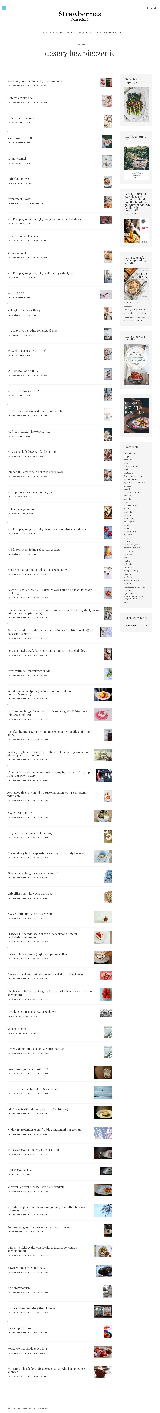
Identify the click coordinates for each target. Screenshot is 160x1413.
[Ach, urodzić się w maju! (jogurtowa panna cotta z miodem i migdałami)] (108, 795)
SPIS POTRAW (56, 33)
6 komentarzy (29, 335)
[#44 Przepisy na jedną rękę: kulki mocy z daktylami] (108, 276)
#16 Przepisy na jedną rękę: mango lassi (34, 549)
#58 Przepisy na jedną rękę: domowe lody (35, 81)
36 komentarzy (40, 800)
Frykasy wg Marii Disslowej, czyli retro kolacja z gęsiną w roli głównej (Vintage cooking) (49, 753)
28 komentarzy (40, 838)
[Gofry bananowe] (108, 182)
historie (127, 486)
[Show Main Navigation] (4, 8)
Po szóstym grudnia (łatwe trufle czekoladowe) (39, 1227)
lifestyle (127, 499)
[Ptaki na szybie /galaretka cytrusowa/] (108, 876)
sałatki (127, 561)
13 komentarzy (40, 817)
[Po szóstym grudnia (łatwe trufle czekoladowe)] (108, 1230)
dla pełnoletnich (131, 479)
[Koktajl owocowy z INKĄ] (108, 313)
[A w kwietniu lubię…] (103, 816)
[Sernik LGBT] (106, 294)
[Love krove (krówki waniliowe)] (103, 1072)
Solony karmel (17, 158)
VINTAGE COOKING (113, 33)
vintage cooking (131, 570)
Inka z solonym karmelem (24, 236)
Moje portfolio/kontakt (79, 33)
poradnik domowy (132, 548)
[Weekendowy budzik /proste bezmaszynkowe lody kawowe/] (103, 856)
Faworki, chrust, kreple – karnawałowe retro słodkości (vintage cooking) (50, 591)
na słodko (128, 512)
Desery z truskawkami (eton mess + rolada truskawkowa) (45, 974)
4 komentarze (23, 224)
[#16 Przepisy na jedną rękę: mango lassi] (108, 552)
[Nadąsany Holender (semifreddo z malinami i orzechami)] (103, 1132)
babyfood (14, 514)
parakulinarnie (131, 531)
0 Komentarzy (23, 143)
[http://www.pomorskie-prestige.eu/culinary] (136, 415)
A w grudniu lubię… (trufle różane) (31, 914)
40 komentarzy (40, 999)
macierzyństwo (130, 505)
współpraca (129, 583)
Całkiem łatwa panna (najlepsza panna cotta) (37, 954)
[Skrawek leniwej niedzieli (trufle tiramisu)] (103, 1190)
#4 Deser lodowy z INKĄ (24, 391)
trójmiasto (128, 567)
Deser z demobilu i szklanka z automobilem (36, 1049)
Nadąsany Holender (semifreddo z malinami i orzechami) (46, 1129)
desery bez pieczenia (20, 85)
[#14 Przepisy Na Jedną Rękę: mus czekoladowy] (108, 573)
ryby (126, 557)
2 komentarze (40, 257)
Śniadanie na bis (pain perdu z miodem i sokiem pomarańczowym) (40, 692)
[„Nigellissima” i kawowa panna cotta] (108, 896)
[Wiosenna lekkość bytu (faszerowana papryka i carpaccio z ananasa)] (103, 1371)
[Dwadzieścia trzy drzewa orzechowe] (106, 1012)
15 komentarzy (40, 1313)
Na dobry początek (20, 1288)
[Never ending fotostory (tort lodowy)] (103, 1311)
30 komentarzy (40, 1255)
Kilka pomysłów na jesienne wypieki (32, 492)
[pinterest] (156, 8)
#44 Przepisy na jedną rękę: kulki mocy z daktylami (41, 273)
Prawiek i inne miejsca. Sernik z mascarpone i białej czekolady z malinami (42, 935)
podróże (127, 541)
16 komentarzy (40, 760)
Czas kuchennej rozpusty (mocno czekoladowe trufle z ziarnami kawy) (50, 733)
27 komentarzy (26, 183)
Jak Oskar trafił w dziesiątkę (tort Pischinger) (38, 1109)
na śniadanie (129, 518)
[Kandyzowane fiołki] (107, 141)
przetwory (128, 551)
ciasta (12, 183)
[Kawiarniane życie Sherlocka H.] (104, 1271)
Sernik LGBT (16, 293)
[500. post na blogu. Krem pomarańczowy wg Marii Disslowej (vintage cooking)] (103, 714)
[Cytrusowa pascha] (106, 1171)
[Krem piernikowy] (108, 202)
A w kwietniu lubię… (21, 813)
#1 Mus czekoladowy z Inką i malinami (33, 451)
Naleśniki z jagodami (22, 509)
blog (11, 123)
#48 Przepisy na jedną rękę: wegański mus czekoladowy (45, 219)
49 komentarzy (31, 1016)
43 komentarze (40, 1191)
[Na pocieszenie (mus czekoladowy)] (108, 836)
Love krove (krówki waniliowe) (28, 1069)
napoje (127, 525)
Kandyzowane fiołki (21, 138)
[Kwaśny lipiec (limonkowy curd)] (108, 674)
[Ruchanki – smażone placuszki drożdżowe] (108, 475)
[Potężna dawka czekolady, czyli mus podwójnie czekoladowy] (108, 654)
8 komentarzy (23, 123)
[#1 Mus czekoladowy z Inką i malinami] (108, 455)
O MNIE (98, 33)
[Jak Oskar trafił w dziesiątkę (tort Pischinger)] (103, 1112)
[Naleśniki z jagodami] (108, 512)
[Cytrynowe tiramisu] (108, 121)
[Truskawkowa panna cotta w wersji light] (103, 1153)
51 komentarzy (40, 1053)
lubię (126, 502)
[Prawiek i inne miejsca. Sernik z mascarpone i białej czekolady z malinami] (103, 937)
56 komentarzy (40, 1074)
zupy (126, 602)
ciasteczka (15, 1016)
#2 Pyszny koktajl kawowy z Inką (29, 431)
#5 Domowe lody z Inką (23, 371)
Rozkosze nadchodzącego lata (27, 1348)
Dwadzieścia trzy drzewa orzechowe (32, 1011)
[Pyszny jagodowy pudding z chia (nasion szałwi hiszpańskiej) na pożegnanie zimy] (106, 632)
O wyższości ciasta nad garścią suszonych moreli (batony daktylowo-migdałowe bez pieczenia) (54, 611)
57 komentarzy (40, 1154)
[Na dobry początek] (108, 1291)
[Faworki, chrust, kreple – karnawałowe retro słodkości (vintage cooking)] (108, 593)
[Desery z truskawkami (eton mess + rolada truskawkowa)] (106, 975)
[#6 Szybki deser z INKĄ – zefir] (108, 354)
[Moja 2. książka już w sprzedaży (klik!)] (136, 284)
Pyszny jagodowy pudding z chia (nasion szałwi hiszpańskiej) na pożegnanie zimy (50, 631)
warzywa (127, 574)
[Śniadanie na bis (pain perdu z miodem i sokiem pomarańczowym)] (103, 694)
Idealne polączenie (20, 1328)
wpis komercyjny (131, 580)
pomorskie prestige (133, 544)
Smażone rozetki (19, 1028)
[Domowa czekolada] (107, 101)
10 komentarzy (26, 497)
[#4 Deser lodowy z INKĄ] (108, 394)
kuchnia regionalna (133, 492)
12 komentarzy (24, 163)
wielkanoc (128, 577)
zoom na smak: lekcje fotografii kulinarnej (133, 598)
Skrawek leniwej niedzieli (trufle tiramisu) (36, 1187)
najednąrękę (129, 522)
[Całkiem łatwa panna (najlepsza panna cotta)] (103, 957)
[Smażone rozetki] (108, 1032)
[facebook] (148, 8)
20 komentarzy (40, 918)
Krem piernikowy (19, 199)
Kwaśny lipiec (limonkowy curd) (29, 671)
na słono (128, 515)
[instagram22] (152, 8)
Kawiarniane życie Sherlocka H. (29, 1268)
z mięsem (128, 590)
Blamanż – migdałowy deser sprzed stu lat (36, 411)
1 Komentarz (39, 85)
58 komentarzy (36, 1232)
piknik (127, 538)
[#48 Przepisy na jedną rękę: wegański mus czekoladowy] (106, 220)
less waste (128, 495)
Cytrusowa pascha (20, 1170)
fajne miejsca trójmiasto (135, 482)
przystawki (129, 554)
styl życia (128, 564)
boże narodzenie (18, 203)
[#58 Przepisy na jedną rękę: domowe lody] (106, 82)
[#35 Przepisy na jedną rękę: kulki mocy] (108, 333)
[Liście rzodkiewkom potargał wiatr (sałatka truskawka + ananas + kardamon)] (106, 994)
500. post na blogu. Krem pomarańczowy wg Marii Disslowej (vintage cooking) (48, 712)
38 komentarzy (40, 959)
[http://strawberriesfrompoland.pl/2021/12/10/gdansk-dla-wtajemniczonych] (136, 162)
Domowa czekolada (20, 98)
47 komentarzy (40, 942)
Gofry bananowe (18, 178)
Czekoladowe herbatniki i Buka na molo (34, 1089)
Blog (45, 33)
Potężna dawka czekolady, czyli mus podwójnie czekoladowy (48, 650)
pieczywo (128, 535)
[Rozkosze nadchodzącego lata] (103, 1351)
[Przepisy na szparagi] (136, 105)
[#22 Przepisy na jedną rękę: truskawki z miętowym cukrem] (108, 532)
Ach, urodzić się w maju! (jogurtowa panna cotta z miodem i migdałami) (48, 794)
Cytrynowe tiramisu (21, 118)
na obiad (128, 508)
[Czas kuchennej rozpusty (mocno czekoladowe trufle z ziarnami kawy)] (108, 735)
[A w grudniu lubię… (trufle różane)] (103, 917)
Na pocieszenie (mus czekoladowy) (31, 833)
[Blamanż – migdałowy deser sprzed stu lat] (108, 414)
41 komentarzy (40, 1094)
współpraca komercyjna (134, 587)
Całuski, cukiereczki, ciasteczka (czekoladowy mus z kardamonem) (42, 1249)
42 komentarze (31, 1033)
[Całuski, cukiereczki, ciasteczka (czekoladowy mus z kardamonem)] (103, 1250)
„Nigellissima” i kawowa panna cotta (32, 893)
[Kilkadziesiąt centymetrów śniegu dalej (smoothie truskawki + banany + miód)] (103, 1210)
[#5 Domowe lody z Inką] (108, 374)
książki (127, 489)
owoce (126, 528)
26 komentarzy (40, 878)
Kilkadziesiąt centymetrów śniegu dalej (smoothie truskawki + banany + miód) (48, 1208)
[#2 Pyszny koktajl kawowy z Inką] (108, 434)
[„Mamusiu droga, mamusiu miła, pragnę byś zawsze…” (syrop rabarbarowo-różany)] (104, 775)
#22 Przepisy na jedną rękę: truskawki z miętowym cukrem (47, 529)
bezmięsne (14, 278)
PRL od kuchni (130, 453)
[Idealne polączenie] (108, 1331)
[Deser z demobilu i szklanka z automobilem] (108, 1052)
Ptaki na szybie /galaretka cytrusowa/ (33, 873)
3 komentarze (40, 102)
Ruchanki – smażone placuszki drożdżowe (36, 472)
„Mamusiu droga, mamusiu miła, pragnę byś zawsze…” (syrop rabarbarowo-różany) (49, 773)
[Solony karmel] (107, 161)
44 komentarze (40, 858)
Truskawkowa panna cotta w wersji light (34, 1150)
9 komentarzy (40, 655)
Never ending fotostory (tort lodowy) (32, 1308)
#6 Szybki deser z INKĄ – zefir (28, 350)
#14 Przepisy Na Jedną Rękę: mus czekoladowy (38, 569)
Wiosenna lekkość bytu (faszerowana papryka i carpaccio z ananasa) (46, 1370)
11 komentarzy (40, 618)
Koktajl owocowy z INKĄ (24, 310)
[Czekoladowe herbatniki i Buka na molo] (103, 1092)
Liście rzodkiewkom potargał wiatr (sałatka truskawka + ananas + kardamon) (51, 992)
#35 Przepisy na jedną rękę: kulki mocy (33, 330)
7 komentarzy (40, 476)
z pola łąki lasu (130, 593)
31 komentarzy (40, 898)
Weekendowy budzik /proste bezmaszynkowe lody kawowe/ (47, 853)
